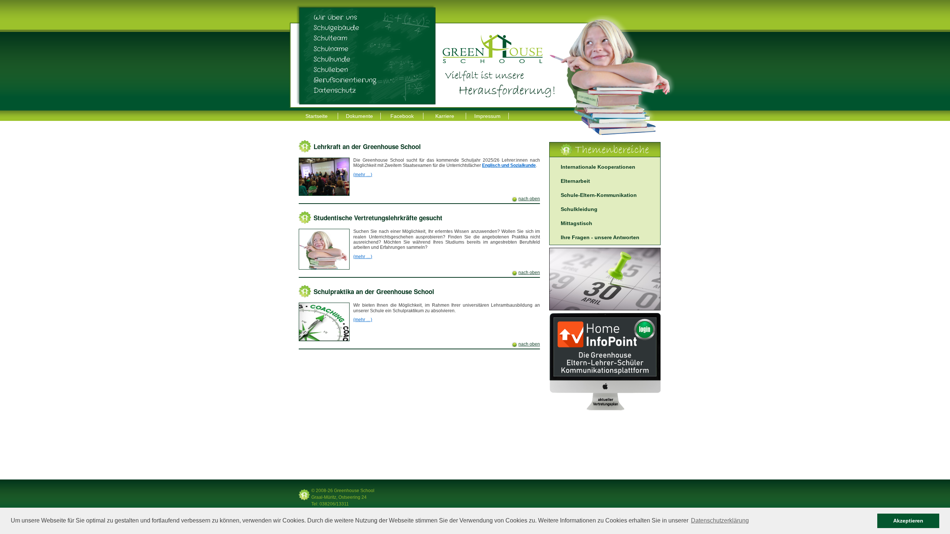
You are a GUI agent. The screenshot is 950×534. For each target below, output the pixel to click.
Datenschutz (335, 90)
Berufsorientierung (345, 80)
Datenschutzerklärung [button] (720, 520)
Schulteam (330, 38)
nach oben (529, 198)
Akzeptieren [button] (908, 521)
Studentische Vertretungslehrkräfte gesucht (378, 217)
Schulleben (331, 70)
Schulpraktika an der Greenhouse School (374, 291)
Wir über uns (335, 17)
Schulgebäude (336, 28)
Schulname (331, 49)
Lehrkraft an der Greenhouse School (367, 146)
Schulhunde (332, 59)
